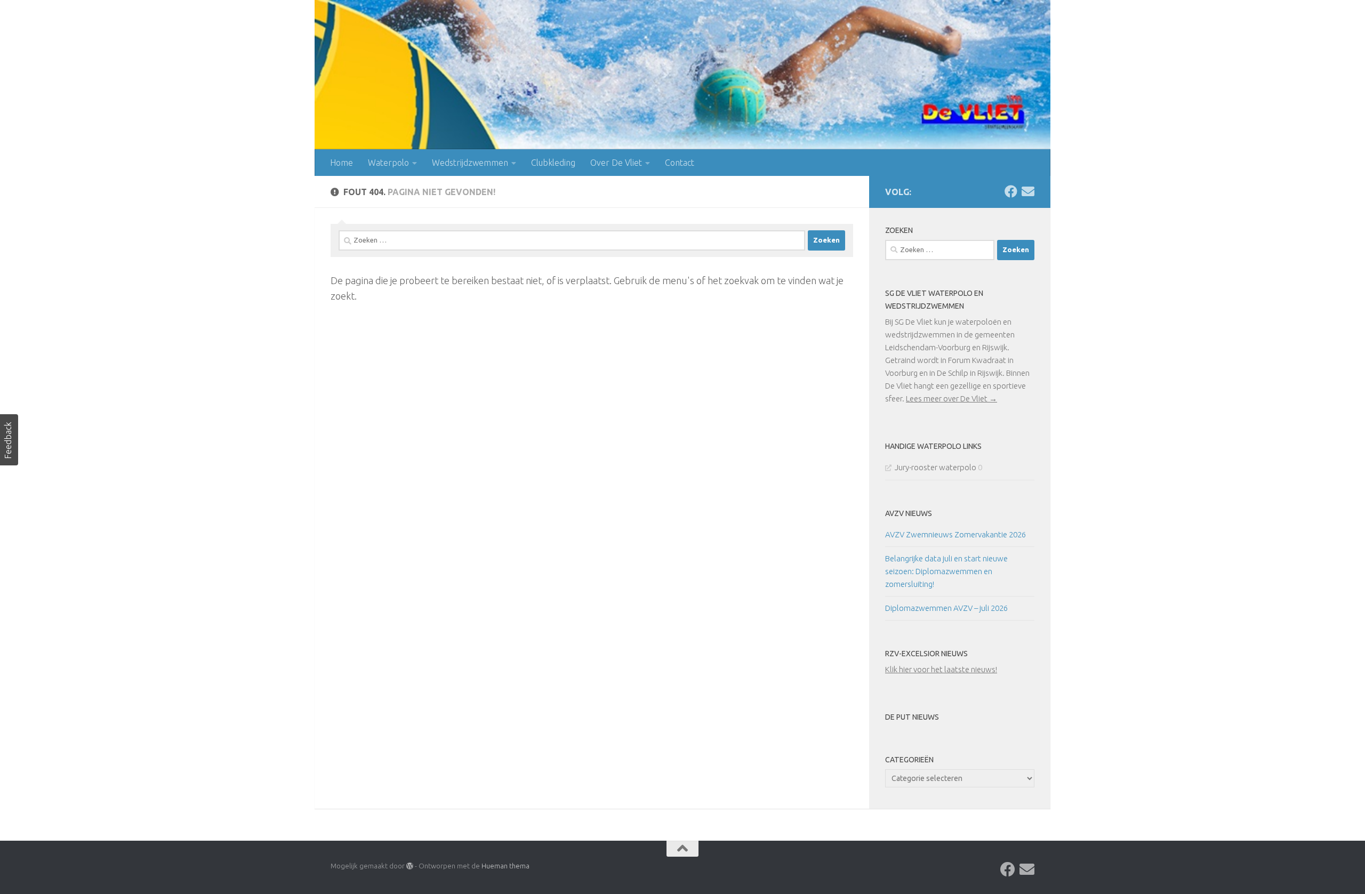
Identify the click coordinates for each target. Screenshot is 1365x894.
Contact (679, 162)
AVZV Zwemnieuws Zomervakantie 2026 (955, 534)
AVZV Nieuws (908, 513)
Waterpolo (388, 162)
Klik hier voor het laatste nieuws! (941, 669)
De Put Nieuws (912, 717)
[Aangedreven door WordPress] (409, 866)
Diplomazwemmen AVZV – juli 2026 (946, 608)
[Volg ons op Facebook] (1011, 191)
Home (341, 162)
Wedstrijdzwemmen (470, 162)
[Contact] (1028, 191)
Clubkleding (553, 162)
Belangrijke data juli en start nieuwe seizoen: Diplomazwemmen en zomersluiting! (946, 571)
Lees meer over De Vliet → (951, 398)
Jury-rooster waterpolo (935, 467)
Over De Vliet (616, 162)
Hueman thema (505, 865)
